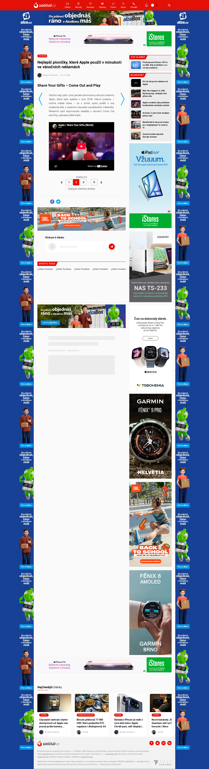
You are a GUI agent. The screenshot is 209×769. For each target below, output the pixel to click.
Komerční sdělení (85, 715)
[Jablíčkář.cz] (45, 5)
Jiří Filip (85, 732)
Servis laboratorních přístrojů (54, 764)
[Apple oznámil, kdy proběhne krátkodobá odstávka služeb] (136, 104)
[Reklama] (26, 17)
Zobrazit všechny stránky (81, 188)
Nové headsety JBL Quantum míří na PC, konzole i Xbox (163, 723)
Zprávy (44, 715)
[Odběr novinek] (146, 5)
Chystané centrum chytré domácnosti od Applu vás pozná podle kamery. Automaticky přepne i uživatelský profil (53, 723)
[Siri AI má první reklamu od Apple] (136, 83)
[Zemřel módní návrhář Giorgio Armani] (136, 136)
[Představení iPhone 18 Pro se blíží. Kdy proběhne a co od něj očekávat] (136, 65)
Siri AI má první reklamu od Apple (155, 82)
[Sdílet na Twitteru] (57, 201)
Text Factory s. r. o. (67, 751)
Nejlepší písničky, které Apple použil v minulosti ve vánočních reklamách (79, 64)
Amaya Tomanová (50, 75)
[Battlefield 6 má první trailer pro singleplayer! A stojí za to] (136, 125)
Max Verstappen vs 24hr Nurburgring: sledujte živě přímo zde (155, 93)
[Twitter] (157, 743)
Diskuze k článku (54, 237)
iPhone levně (72, 764)
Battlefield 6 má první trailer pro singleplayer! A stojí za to (156, 125)
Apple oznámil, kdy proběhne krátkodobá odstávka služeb (156, 103)
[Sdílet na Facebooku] (51, 201)
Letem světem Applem (74, 761)
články (49, 687)
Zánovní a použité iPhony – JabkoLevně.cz (94, 764)
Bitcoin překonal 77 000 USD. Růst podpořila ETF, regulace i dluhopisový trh (91, 723)
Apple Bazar (42, 761)
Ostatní (42, 56)
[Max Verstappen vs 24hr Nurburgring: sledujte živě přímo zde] (136, 93)
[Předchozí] (61, 182)
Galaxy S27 (116, 764)
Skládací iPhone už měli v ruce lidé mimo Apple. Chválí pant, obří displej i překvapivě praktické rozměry (128, 723)
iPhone (118, 715)
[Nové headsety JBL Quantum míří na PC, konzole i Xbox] (167, 703)
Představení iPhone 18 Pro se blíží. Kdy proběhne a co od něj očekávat (155, 65)
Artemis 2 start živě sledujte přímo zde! (156, 114)
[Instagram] (163, 743)
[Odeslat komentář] (112, 247)
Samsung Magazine (56, 761)
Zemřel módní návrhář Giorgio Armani (153, 135)
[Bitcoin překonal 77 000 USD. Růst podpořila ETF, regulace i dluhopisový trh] (92, 703)
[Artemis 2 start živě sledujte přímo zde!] (136, 114)
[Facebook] (151, 743)
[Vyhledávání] (169, 5)
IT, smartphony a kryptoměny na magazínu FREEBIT (104, 761)
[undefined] (101, 182)
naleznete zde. (48, 754)
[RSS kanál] (169, 743)
